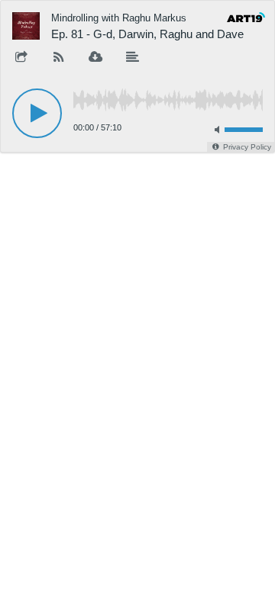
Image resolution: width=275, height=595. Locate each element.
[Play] (37, 113)
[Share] (21, 58)
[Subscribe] (59, 58)
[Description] (133, 58)
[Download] (95, 58)
